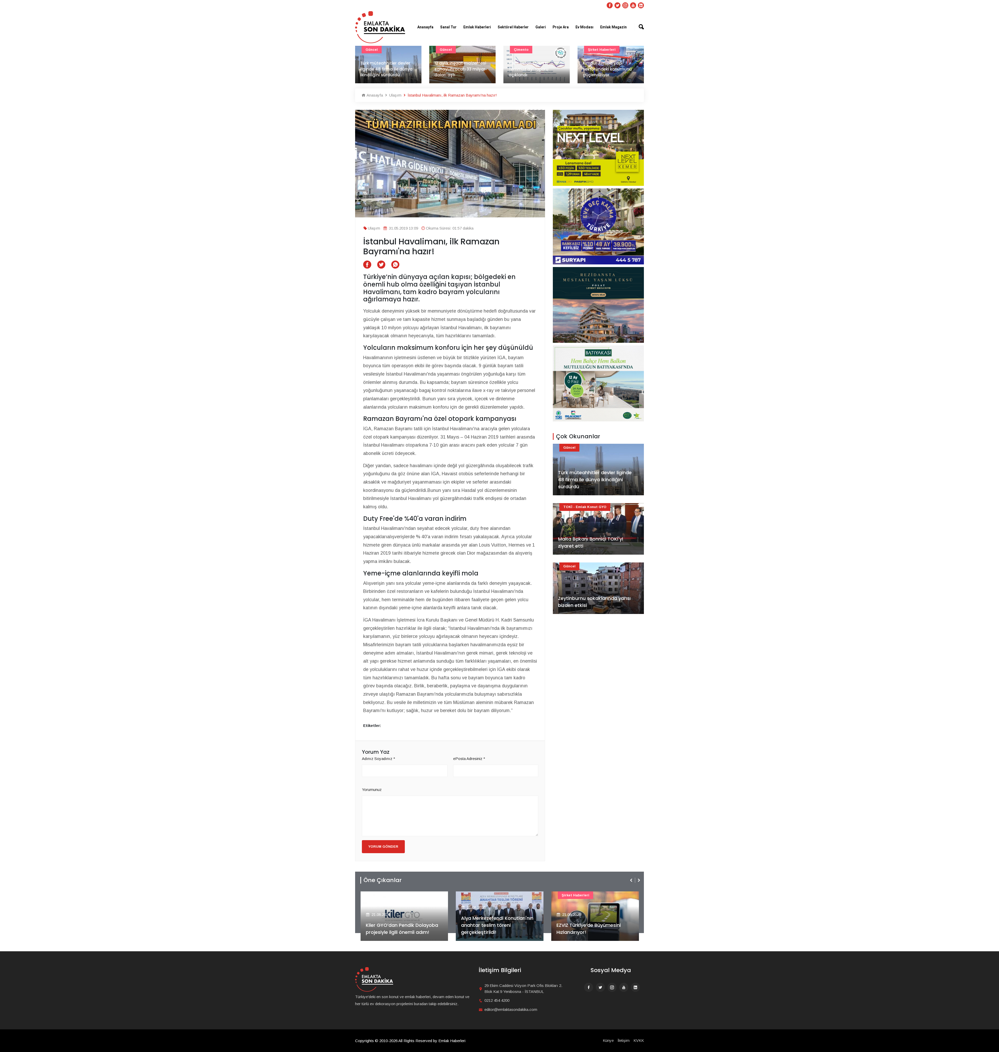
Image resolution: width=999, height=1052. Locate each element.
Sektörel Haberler (513, 27)
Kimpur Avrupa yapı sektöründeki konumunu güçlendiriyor (533, 69)
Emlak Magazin (613, 27)
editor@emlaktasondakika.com (510, 1009)
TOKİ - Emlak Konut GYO (584, 507)
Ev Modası (584, 27)
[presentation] (632, 880)
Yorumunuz (372, 789)
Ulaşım (394, 95)
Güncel (372, 50)
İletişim (624, 1040)
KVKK (638, 1040)
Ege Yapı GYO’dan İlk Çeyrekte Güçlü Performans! (591, 928)
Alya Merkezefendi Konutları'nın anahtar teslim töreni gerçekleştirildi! (402, 925)
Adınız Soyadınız (378, 758)
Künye (608, 1040)
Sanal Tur (448, 27)
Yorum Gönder (383, 846)
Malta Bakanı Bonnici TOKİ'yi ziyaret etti (590, 542)
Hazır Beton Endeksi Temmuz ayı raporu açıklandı (454, 69)
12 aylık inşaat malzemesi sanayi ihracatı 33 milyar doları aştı (386, 69)
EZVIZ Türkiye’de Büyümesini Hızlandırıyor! (493, 928)
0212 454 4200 (496, 1000)
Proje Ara (561, 27)
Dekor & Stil (598, 50)
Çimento (447, 50)
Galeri (540, 27)
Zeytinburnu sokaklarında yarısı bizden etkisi (594, 602)
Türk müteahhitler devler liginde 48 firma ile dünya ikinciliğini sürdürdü (595, 479)
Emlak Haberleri (477, 27)
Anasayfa (425, 27)
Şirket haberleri (527, 50)
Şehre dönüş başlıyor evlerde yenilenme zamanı (609, 72)
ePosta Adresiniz (469, 758)
